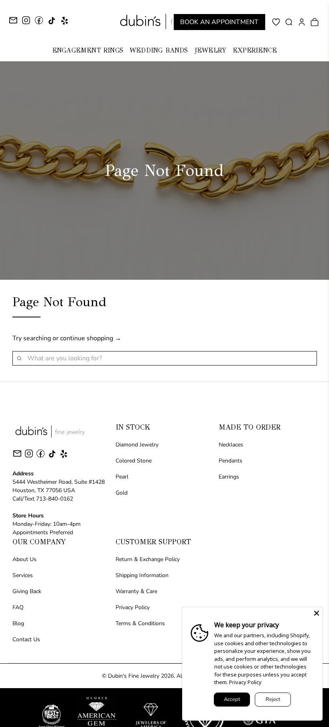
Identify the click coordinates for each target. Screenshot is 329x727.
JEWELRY (210, 50)
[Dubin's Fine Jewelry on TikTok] (52, 23)
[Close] (317, 613)
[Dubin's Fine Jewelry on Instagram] (26, 23)
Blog (18, 623)
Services (22, 575)
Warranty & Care (136, 591)
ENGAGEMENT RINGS (87, 50)
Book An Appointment (219, 22)
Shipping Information (142, 575)
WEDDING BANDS (159, 50)
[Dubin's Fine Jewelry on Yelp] (64, 23)
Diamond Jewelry (137, 444)
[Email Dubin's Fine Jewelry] (13, 21)
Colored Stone (134, 460)
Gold (122, 493)
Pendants (230, 460)
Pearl (122, 477)
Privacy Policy (133, 607)
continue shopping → (90, 338)
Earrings (229, 477)
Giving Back (26, 591)
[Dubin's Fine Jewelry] (164, 21)
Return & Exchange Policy (148, 559)
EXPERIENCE (255, 50)
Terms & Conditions (140, 623)
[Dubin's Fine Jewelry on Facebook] (39, 23)
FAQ (18, 607)
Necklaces (231, 444)
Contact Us (26, 639)
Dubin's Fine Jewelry (133, 676)
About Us (24, 559)
